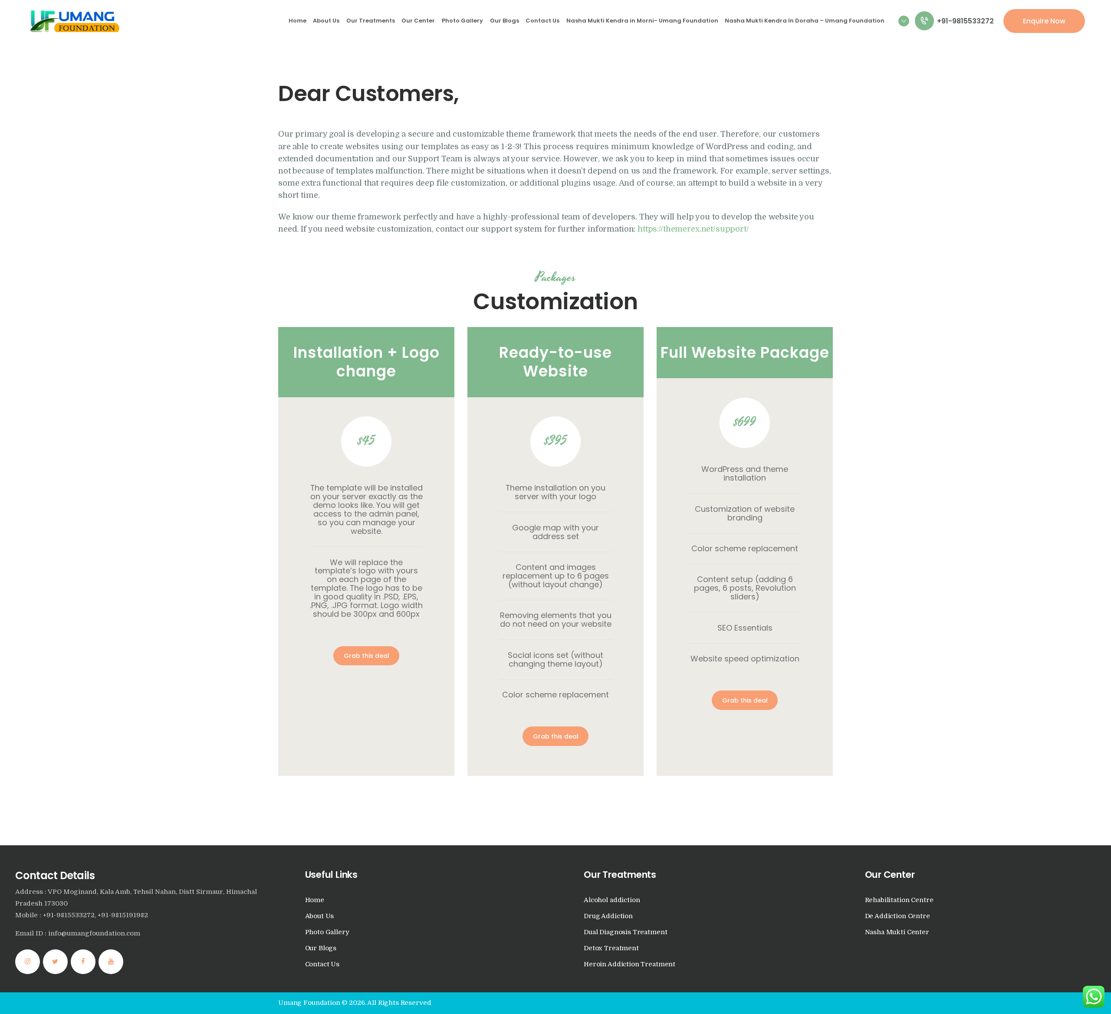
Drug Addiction (608, 916)
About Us (319, 916)
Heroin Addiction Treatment (629, 964)
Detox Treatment (611, 948)
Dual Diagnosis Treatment (625, 932)
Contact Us (322, 964)
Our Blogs (321, 948)
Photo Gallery (327, 932)
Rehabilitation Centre (899, 900)
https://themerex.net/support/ (693, 229)
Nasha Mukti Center (897, 932)
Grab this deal (366, 655)
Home (314, 900)
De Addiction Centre (897, 916)
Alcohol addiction (612, 900)
